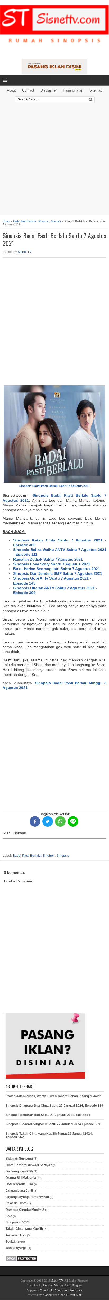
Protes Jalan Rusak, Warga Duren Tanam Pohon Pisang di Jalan (53, 1096)
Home (6, 221)
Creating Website (53, 1285)
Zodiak (11, 1241)
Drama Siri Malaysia (21, 1178)
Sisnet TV (24, 252)
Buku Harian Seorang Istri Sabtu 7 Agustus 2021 (56, 569)
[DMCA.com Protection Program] (22, 1260)
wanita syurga (16, 1248)
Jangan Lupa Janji (19, 1190)
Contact (28, 90)
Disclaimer (48, 90)
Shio (9, 1216)
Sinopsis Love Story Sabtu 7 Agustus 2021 (51, 564)
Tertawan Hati (16, 1235)
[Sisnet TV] (54, 28)
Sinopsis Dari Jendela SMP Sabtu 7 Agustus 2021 (57, 573)
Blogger (47, 1294)
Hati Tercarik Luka (19, 1184)
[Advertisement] (54, 160)
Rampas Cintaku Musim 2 (25, 1210)
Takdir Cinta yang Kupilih (24, 1229)
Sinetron (43, 221)
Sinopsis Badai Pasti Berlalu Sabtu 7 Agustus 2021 (54, 239)
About (11, 90)
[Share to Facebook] (35, 821)
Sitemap (95, 90)
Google (62, 1294)
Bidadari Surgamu (19, 1158)
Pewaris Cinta (16, 1203)
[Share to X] (47, 821)
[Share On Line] (73, 821)
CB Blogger (74, 1285)
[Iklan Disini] (55, 73)
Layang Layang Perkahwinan (27, 1197)
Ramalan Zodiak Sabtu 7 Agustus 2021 (48, 559)
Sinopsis (56, 221)
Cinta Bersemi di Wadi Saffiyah (29, 1165)
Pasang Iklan (73, 90)
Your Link (46, 1290)
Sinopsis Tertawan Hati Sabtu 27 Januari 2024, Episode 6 (48, 1115)
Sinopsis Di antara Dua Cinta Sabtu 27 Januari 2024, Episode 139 (54, 1106)
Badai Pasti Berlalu (24, 221)
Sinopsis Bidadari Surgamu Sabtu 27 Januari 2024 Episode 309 (53, 1124)
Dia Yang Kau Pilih (19, 1171)
